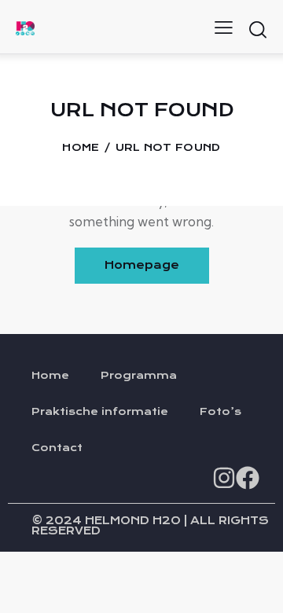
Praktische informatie (99, 412)
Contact (57, 448)
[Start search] (257, 29)
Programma (139, 375)
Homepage (142, 265)
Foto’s (220, 412)
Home (80, 147)
